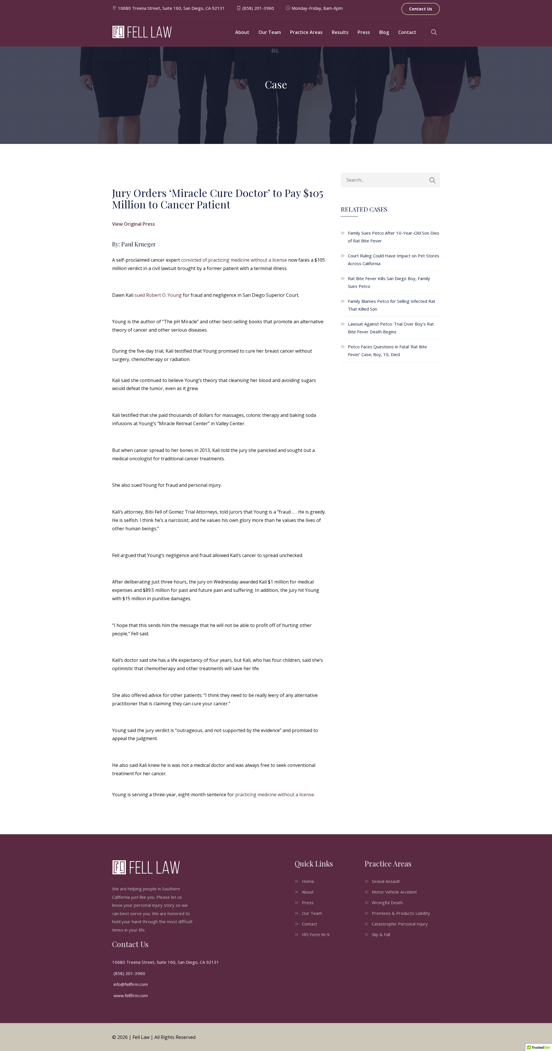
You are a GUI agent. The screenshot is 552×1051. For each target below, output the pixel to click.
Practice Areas (306, 32)
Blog (384, 32)
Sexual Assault (386, 881)
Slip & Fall (381, 934)
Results (340, 32)
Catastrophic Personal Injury (400, 924)
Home (308, 881)
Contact (407, 32)
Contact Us (420, 9)
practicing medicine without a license (274, 794)
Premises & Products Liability (401, 913)
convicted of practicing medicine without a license (234, 260)
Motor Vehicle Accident (394, 892)
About (242, 32)
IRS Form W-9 (315, 934)
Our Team (269, 32)
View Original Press (133, 224)
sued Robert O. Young (158, 295)
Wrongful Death (387, 902)
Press (364, 32)
